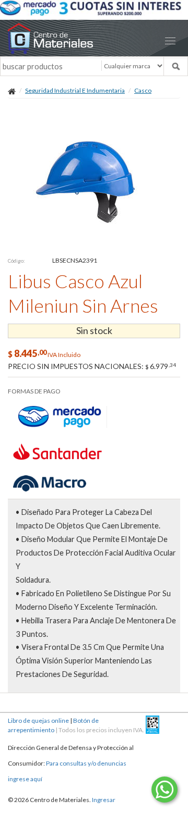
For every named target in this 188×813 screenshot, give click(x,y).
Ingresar (103, 800)
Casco (142, 90)
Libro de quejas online (38, 720)
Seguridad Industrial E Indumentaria (75, 90)
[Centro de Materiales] (94, 38)
